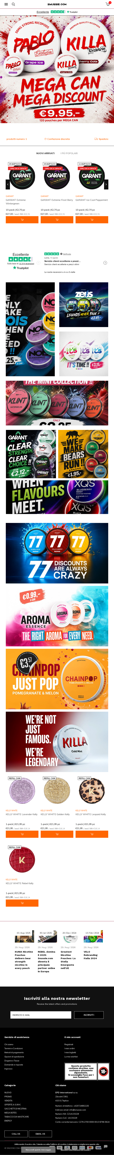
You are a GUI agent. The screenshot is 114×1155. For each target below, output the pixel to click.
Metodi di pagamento (14, 1052)
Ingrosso (8, 1068)
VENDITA (8, 1100)
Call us (16, 1134)
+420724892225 (81, 1106)
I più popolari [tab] (69, 153)
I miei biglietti (70, 1052)
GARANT (45, 196)
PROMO (8, 1096)
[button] (6, 4)
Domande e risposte (13, 1064)
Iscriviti (89, 1015)
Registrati (68, 1044)
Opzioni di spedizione (14, 1056)
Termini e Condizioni (13, 1048)
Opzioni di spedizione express (59, 138)
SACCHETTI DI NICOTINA (15, 1108)
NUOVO (7, 1092)
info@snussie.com (77, 1110)
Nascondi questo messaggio (38, 1150)
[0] (108, 4)
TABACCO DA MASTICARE (16, 1116)
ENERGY (8, 1121)
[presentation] (8, 184)
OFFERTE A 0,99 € (12, 1104)
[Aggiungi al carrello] (22, 219)
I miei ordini (69, 1048)
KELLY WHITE (11, 810)
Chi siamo (8, 1044)
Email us (40, 1134)
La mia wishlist (71, 1056)
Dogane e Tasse (11, 1060)
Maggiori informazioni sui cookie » (76, 1150)
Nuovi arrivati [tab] (45, 153)
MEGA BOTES (10, 1112)
